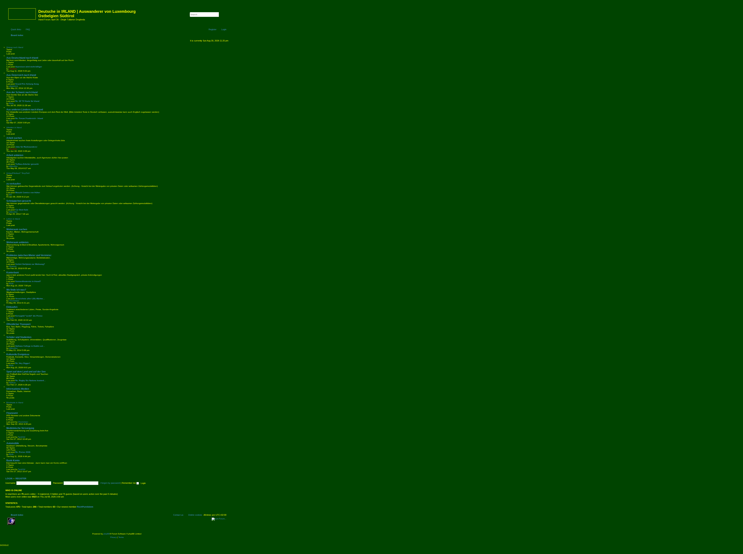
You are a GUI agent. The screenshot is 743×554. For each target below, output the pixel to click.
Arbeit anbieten (14, 155)
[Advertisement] (45, 523)
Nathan (12, 383)
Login (8, 478)
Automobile (12, 443)
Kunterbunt (12, 272)
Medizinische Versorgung (20, 428)
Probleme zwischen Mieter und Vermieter (28, 255)
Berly (11, 103)
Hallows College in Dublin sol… (30, 346)
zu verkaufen (13, 183)
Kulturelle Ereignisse (17, 354)
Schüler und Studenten (18, 337)
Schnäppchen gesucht (18, 201)
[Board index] (22, 13)
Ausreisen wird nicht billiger (28, 67)
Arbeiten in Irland (14, 127)
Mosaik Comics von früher (27, 192)
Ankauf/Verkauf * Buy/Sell (17, 173)
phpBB (107, 534)
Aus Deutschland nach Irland (22, 58)
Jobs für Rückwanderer (26, 147)
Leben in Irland (13, 219)
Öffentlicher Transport (18, 324)
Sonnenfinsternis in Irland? (28, 281)
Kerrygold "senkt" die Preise (29, 316)
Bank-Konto (13, 460)
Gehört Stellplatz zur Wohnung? (30, 264)
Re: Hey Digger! (22, 363)
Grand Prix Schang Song (27, 84)
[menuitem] (26, 29)
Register (20, 478)
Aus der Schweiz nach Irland (22, 92)
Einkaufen (11, 307)
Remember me (129, 483)
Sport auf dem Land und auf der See (26, 371)
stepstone (13, 86)
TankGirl (21, 437)
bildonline (13, 166)
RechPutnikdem (85, 507)
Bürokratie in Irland (14, 402)
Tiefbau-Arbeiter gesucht (27, 164)
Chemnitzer (14, 301)
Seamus (12, 266)
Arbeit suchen (14, 138)
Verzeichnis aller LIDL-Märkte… (30, 299)
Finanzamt (12, 413)
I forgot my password (110, 483)
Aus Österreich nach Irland (21, 75)
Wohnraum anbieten (17, 242)
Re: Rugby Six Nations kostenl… (30, 380)
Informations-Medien (17, 389)
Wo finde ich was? (16, 289)
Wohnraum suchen (16, 229)
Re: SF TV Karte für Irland (27, 101)
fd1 (10, 120)
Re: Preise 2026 (22, 452)
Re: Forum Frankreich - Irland (29, 118)
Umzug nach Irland (14, 47)
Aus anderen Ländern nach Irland (24, 109)
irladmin (13, 69)
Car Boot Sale (21, 210)
